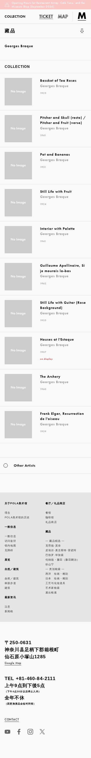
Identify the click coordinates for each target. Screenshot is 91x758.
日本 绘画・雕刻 (57, 578)
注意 (7, 606)
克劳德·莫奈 (53, 545)
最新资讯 (10, 597)
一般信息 (10, 526)
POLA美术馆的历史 (17, 517)
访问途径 (10, 540)
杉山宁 (50, 564)
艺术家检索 (53, 587)
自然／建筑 (12, 569)
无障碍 (9, 550)
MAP (63, 16)
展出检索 (51, 592)
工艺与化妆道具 (55, 583)
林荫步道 (10, 583)
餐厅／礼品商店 (55, 503)
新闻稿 (9, 611)
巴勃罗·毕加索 (55, 555)
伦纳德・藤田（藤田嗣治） (63, 559)
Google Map (13, 663)
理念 (7, 512)
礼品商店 (51, 522)
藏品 (16, 33)
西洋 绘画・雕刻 (57, 573)
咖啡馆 (50, 517)
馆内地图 (10, 545)
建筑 (7, 587)
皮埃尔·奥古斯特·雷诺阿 (61, 550)
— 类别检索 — (55, 569)
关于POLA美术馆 (16, 503)
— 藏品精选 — (55, 540)
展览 (7, 559)
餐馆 (48, 512)
